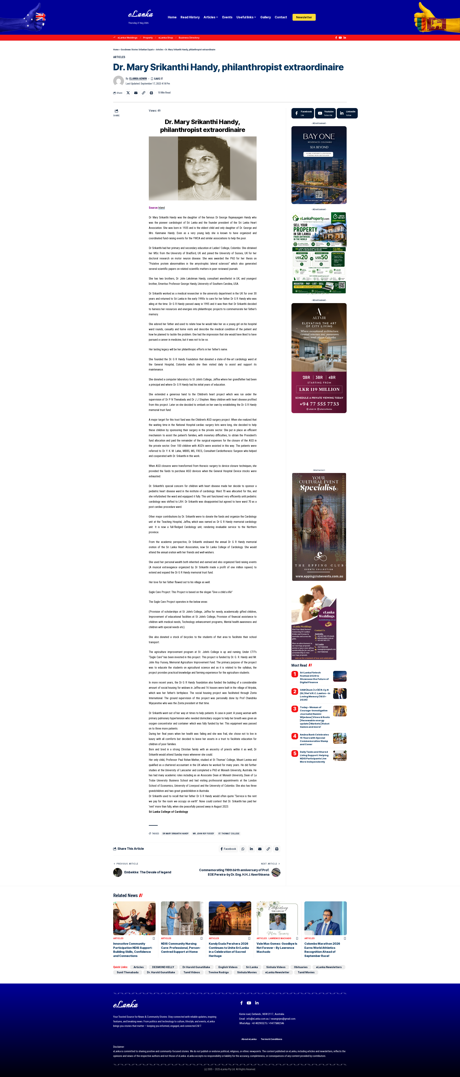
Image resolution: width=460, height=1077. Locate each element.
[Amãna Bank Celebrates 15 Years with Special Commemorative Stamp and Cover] (340, 738)
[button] (329, 17)
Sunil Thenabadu (128, 972)
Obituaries (301, 967)
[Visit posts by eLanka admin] (118, 81)
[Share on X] (128, 92)
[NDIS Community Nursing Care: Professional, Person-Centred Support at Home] (182, 918)
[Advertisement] (318, 439)
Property (148, 37)
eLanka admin (138, 78)
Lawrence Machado (280, 938)
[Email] (135, 92)
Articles (159, 49)
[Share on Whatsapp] (243, 848)
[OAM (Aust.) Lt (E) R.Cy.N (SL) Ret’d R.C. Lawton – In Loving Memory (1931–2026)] (340, 693)
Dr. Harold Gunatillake (161, 972)
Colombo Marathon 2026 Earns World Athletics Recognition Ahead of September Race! (322, 949)
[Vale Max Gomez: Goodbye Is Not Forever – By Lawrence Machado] (278, 918)
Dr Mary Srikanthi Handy (175, 833)
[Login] (322, 17)
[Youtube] (325, 113)
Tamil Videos (191, 972)
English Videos (228, 967)
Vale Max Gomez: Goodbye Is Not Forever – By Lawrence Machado (277, 947)
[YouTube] (340, 37)
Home (116, 49)
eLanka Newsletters (329, 967)
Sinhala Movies (247, 972)
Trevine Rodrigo (218, 972)
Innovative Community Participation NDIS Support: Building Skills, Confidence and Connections (132, 949)
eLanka (140, 14)
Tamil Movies (306, 972)
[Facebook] (336, 37)
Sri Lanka (252, 967)
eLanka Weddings (127, 37)
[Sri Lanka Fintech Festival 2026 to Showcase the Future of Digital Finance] (340, 676)
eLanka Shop (165, 37)
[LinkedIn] (345, 37)
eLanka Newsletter (277, 972)
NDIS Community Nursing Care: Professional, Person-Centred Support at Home (181, 947)
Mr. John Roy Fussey (203, 833)
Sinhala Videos (276, 967)
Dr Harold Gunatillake (196, 967)
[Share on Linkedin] (251, 848)
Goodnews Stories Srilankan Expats (137, 49)
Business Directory (189, 37)
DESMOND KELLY (163, 967)
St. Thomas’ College (228, 833)
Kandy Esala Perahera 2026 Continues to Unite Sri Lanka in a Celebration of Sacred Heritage (229, 949)
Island (161, 207)
